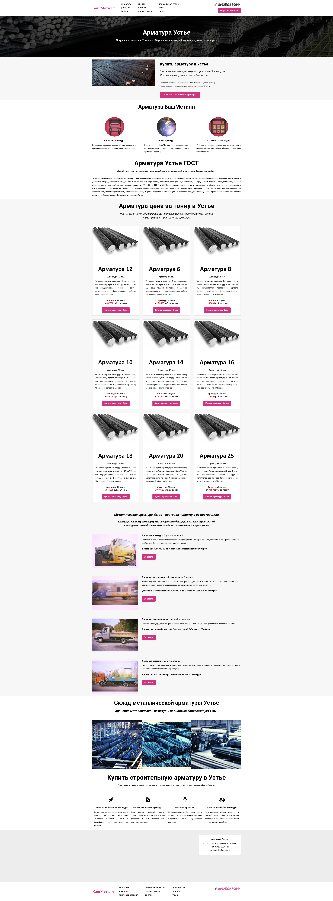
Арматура (126, 4)
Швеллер (125, 12)
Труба (161, 12)
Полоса (142, 8)
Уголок (142, 4)
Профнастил (145, 12)
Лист (161, 8)
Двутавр (125, 8)
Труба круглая (152, 891)
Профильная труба (168, 4)
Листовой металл (128, 895)
